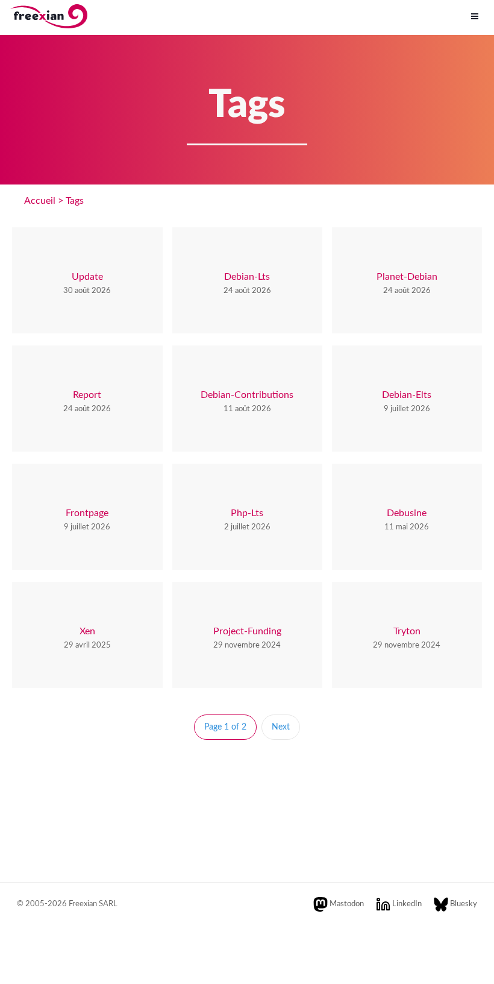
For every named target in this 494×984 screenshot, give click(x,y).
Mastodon (347, 904)
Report (87, 395)
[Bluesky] (441, 904)
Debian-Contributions (247, 395)
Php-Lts (247, 513)
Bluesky (463, 904)
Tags (75, 201)
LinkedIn (407, 904)
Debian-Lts (247, 277)
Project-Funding (247, 631)
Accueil (39, 201)
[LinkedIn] (383, 904)
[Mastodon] (320, 904)
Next (281, 727)
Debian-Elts (406, 395)
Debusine (407, 513)
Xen (87, 631)
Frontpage (87, 513)
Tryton (407, 631)
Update (87, 277)
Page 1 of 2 (225, 727)
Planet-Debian (407, 277)
